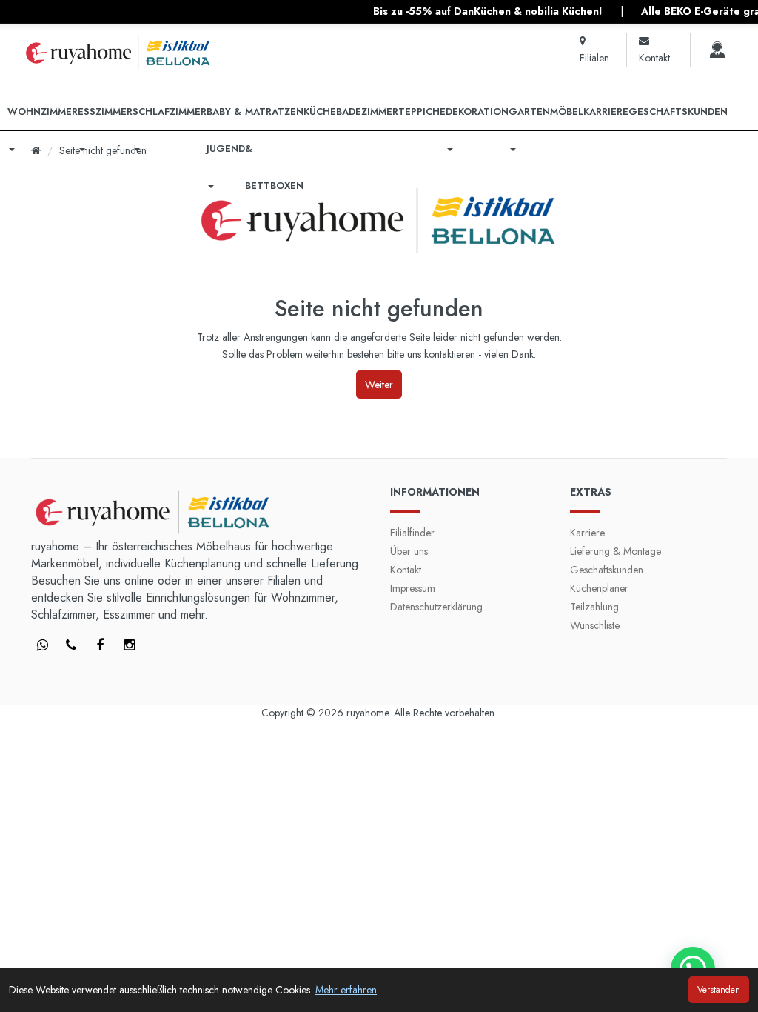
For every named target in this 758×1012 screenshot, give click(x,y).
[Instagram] (129, 646)
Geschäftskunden (606, 569)
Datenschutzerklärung (436, 606)
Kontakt (405, 569)
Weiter (379, 384)
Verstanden (718, 989)
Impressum (412, 588)
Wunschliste (595, 625)
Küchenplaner (599, 588)
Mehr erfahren (346, 989)
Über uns (409, 551)
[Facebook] (42, 646)
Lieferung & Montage (615, 551)
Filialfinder (412, 532)
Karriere (587, 532)
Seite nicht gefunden (103, 150)
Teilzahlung (594, 606)
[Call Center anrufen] (717, 49)
